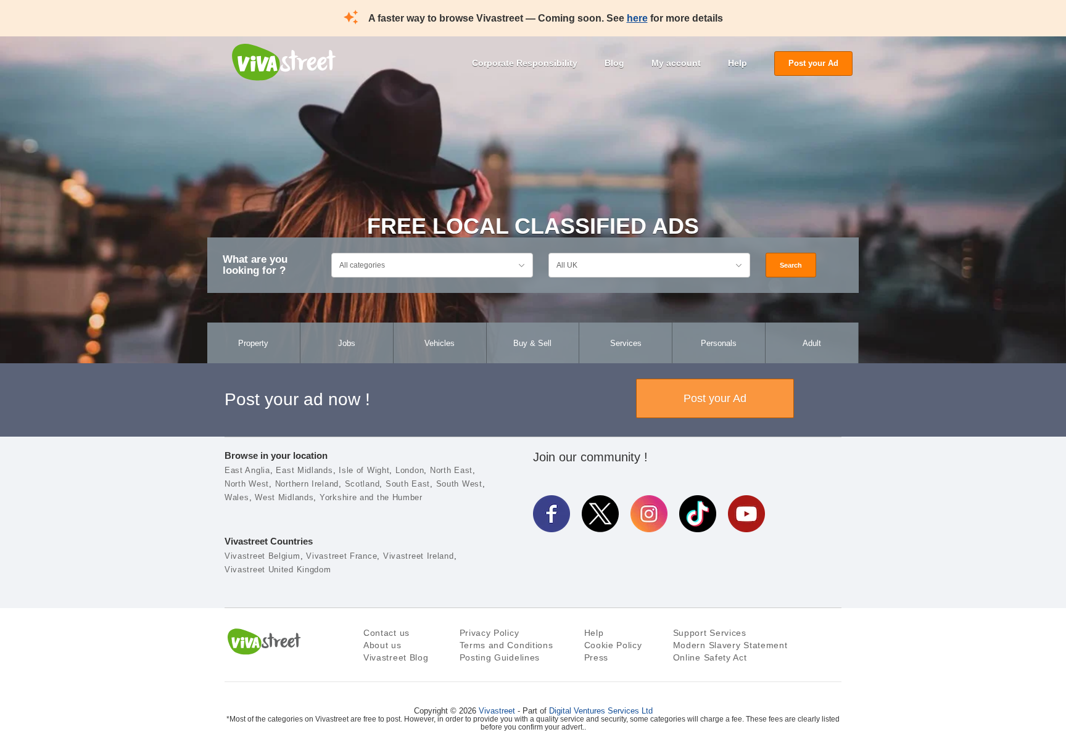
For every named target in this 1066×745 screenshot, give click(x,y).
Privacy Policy (489, 633)
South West (459, 483)
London (409, 470)
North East (451, 470)
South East (408, 483)
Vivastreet (497, 710)
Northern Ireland (307, 483)
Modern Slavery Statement (730, 645)
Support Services (709, 633)
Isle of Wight (364, 470)
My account (676, 63)
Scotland (362, 483)
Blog (614, 63)
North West (247, 483)
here (637, 18)
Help (737, 63)
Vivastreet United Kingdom (278, 569)
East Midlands (304, 470)
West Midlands (284, 497)
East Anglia (247, 470)
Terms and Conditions (506, 645)
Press (596, 657)
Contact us (386, 633)
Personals (719, 343)
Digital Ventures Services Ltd (601, 710)
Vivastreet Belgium (262, 556)
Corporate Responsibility (524, 63)
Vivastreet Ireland (418, 556)
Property (253, 343)
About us (382, 645)
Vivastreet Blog (396, 657)
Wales (237, 497)
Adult (812, 343)
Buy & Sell (532, 343)
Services (626, 343)
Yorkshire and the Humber (371, 497)
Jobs (346, 343)
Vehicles (439, 343)
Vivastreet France (341, 556)
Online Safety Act (710, 657)
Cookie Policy (613, 645)
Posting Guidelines (500, 657)
